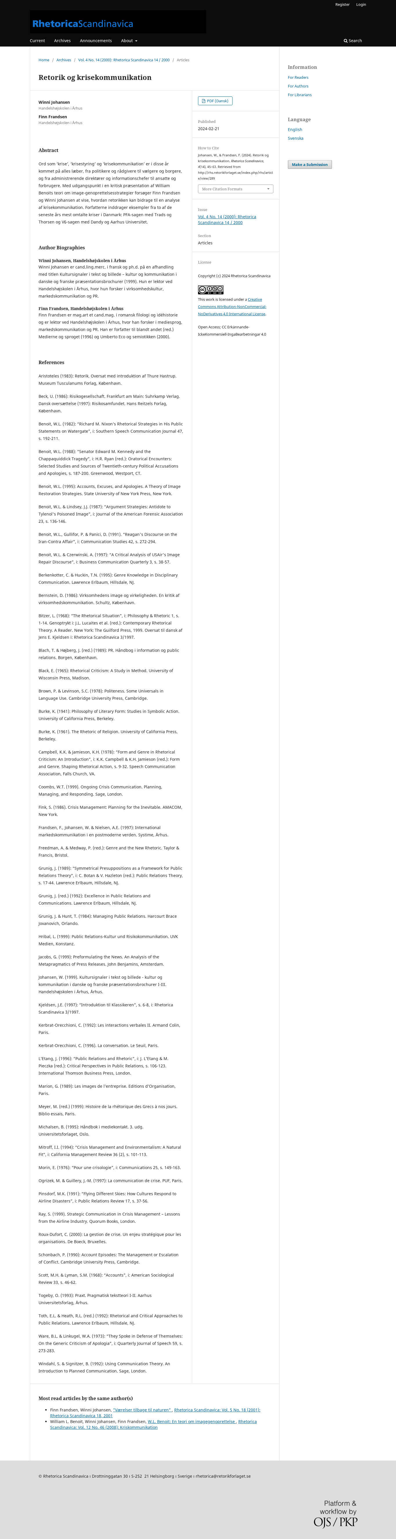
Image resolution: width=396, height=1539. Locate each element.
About (127, 40)
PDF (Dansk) (217, 100)
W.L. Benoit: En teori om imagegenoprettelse (192, 1421)
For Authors (298, 86)
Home (44, 59)
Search (355, 40)
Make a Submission (310, 164)
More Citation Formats (222, 189)
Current (37, 40)
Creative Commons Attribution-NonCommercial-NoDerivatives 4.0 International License (232, 306)
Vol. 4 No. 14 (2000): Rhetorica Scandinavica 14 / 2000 (124, 59)
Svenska (296, 138)
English (295, 129)
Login (361, 4)
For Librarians (300, 94)
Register (342, 4)
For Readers (298, 77)
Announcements (96, 40)
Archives (62, 40)
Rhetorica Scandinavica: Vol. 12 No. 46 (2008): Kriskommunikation (153, 1424)
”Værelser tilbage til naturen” (142, 1410)
